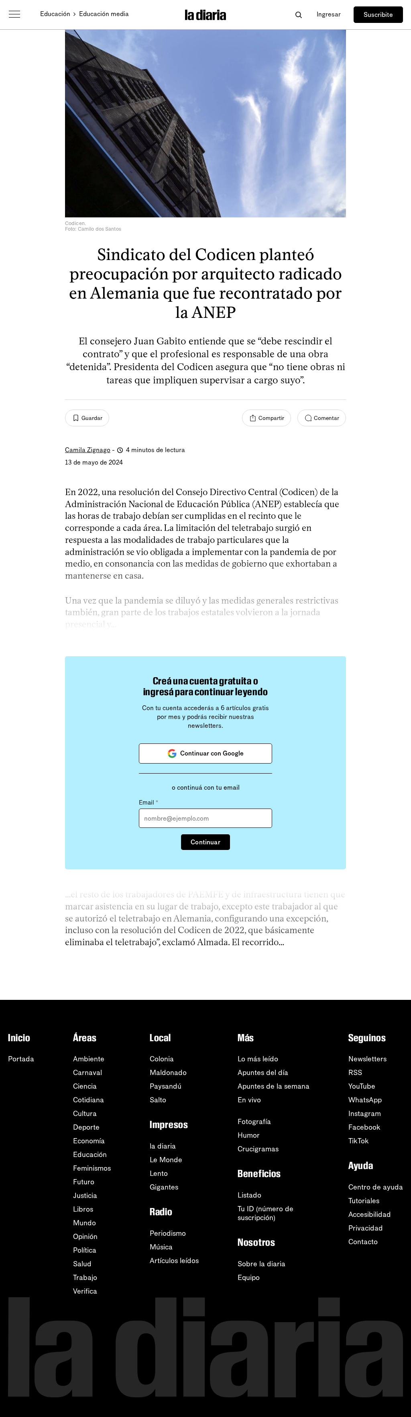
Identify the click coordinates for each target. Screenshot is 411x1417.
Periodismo (168, 1233)
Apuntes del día (263, 1072)
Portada (21, 1059)
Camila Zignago (87, 450)
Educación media (104, 14)
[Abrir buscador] (298, 15)
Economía (89, 1140)
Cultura (85, 1113)
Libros (83, 1209)
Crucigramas (258, 1149)
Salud (82, 1263)
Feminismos (92, 1168)
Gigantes (164, 1187)
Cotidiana (88, 1100)
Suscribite (378, 14)
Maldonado (168, 1072)
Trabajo (85, 1277)
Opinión (85, 1236)
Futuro (83, 1181)
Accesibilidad (369, 1214)
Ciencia (85, 1086)
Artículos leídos (174, 1260)
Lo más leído (258, 1059)
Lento (159, 1173)
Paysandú (165, 1086)
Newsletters (367, 1059)
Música (161, 1247)
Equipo (249, 1277)
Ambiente (88, 1059)
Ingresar (329, 14)
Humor (249, 1135)
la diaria (163, 1146)
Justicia (85, 1195)
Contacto (363, 1241)
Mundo (84, 1222)
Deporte (86, 1127)
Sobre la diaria (261, 1263)
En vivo (249, 1100)
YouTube (361, 1086)
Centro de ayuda (375, 1187)
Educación (55, 14)
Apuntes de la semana (273, 1086)
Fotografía (254, 1121)
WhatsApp (365, 1100)
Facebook (364, 1127)
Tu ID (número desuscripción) (265, 1213)
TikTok (358, 1140)
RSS (355, 1072)
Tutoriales (363, 1200)
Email (148, 802)
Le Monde (166, 1159)
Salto (158, 1100)
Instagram (364, 1113)
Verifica (85, 1291)
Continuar (205, 842)
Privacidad (365, 1228)
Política (84, 1250)
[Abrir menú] (14, 14)
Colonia (162, 1059)
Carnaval (87, 1072)
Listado (249, 1195)
